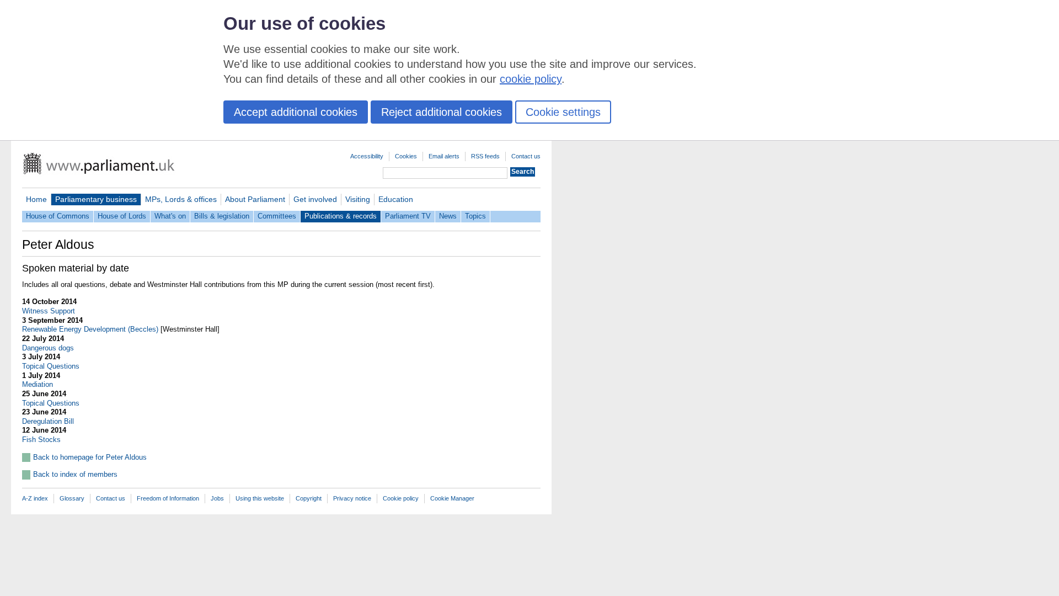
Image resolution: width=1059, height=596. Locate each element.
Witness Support (48, 311)
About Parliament (255, 199)
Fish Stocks (41, 439)
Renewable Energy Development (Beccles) (90, 329)
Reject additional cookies (441, 112)
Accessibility (366, 156)
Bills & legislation (221, 216)
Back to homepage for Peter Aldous (90, 457)
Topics (475, 216)
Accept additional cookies (295, 112)
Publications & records (340, 216)
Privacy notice (352, 498)
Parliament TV (408, 216)
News (448, 216)
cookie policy (530, 79)
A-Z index (35, 498)
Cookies (406, 156)
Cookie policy (401, 498)
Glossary (72, 498)
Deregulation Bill (48, 421)
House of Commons (57, 216)
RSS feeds (485, 156)
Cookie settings (563, 112)
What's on (170, 216)
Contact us (526, 156)
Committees (277, 216)
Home (36, 199)
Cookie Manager (452, 498)
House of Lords (122, 216)
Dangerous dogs (48, 348)
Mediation (37, 384)
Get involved (315, 199)
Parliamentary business (96, 199)
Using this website (260, 498)
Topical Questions (50, 366)
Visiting (357, 199)
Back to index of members (75, 474)
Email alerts (444, 156)
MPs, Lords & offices (181, 199)
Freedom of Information (168, 498)
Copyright (309, 498)
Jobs (217, 498)
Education (395, 199)
